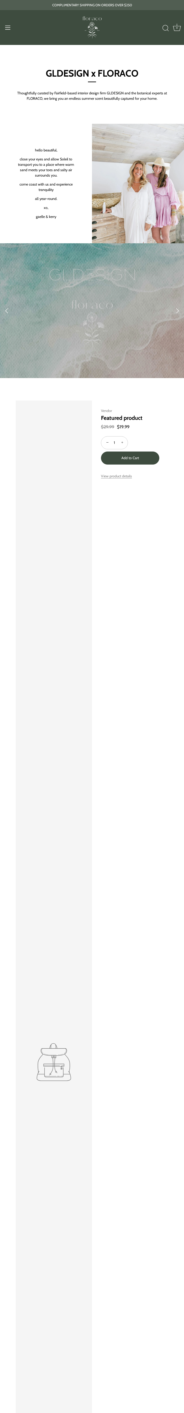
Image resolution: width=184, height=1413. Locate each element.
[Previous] (7, 311)
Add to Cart (130, 458)
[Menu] (8, 28)
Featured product (121, 417)
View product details (116, 476)
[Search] (166, 28)
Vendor (106, 411)
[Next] (177, 311)
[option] (92, 310)
